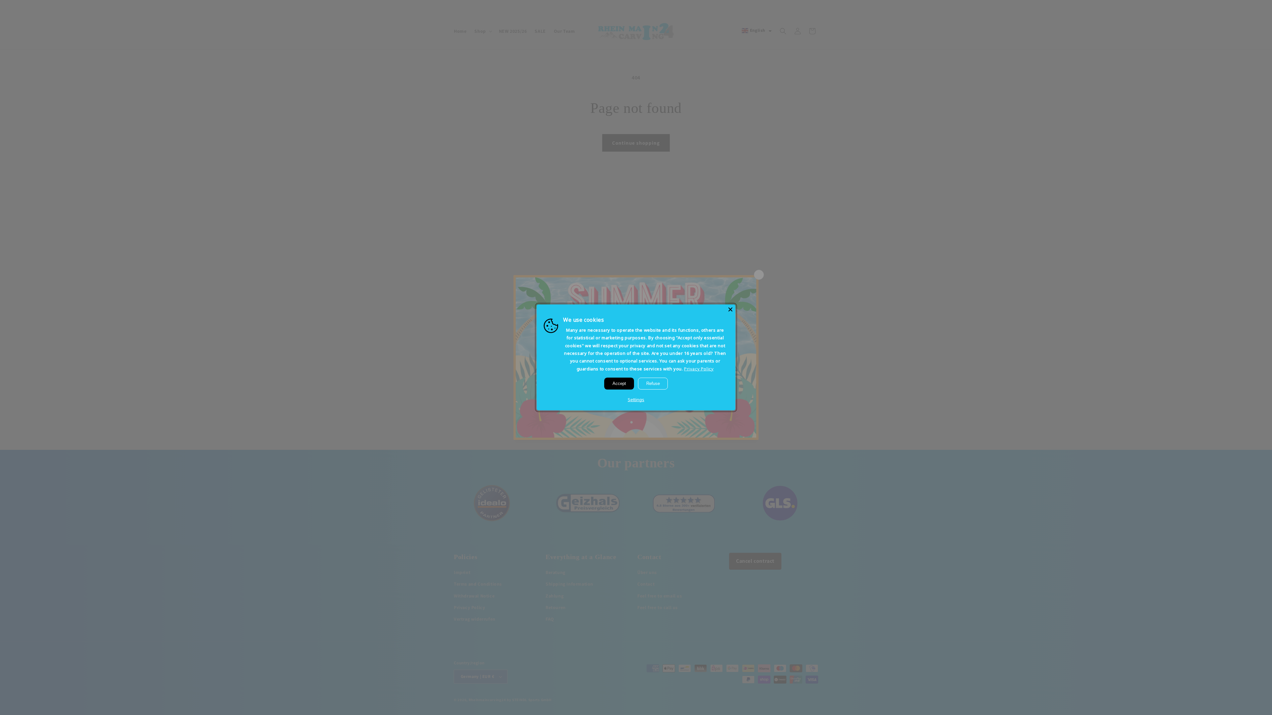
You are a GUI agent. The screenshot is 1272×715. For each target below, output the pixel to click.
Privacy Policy (699, 369)
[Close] (730, 309)
